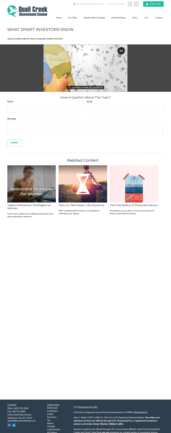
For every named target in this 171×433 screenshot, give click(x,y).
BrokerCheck (141, 412)
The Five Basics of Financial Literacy (134, 205)
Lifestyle (51, 426)
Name (10, 101)
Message (11, 119)
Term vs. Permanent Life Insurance (81, 205)
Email (89, 101)
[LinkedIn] (130, 4)
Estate (50, 414)
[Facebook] (136, 4)
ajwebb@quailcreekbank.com (90, 4)
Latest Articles (53, 429)
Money (50, 423)
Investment (52, 411)
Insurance (52, 417)
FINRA (112, 424)
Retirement (52, 408)
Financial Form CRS (87, 407)
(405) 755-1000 (117, 4)
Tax (48, 420)
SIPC (120, 424)
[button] (59, 17)
